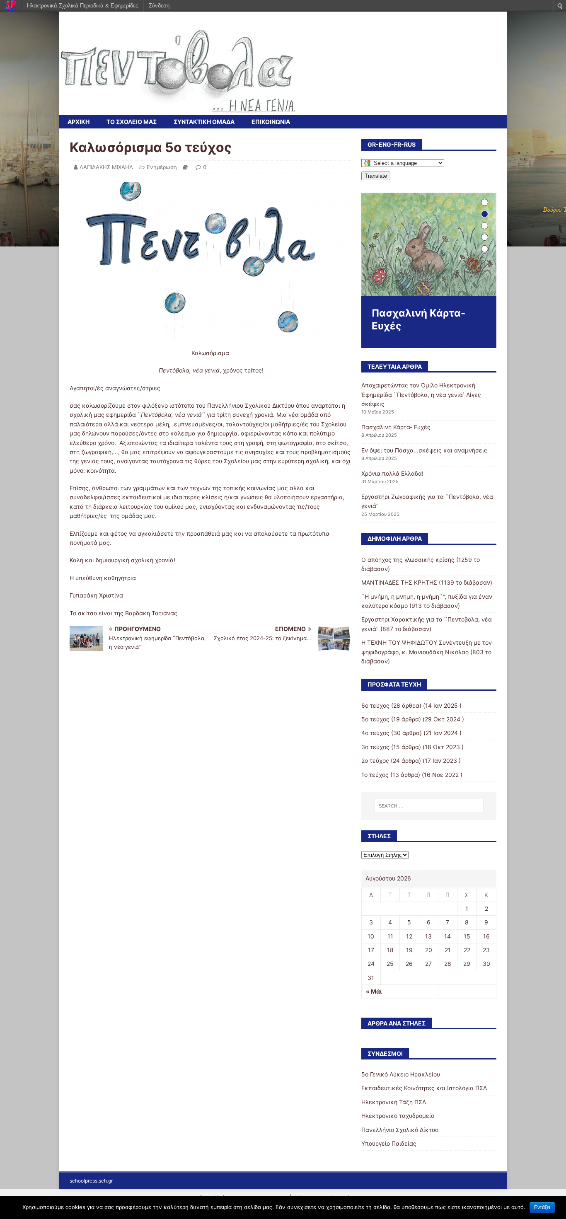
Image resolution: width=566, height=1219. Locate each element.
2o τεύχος (375, 760)
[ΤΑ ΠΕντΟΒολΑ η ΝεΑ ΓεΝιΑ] (178, 110)
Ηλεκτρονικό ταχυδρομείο (397, 1115)
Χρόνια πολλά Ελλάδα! (392, 473)
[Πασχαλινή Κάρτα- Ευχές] (428, 244)
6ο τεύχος (375, 705)
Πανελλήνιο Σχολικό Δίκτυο (399, 1129)
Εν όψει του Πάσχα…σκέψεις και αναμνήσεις (424, 450)
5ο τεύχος (375, 719)
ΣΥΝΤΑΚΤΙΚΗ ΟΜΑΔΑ (204, 121)
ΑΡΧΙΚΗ (78, 121)
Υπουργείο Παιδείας (388, 1143)
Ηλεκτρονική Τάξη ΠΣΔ (393, 1101)
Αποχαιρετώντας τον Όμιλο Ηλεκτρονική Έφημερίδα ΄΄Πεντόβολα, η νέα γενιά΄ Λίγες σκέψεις (421, 394)
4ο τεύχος (375, 732)
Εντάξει (542, 1207)
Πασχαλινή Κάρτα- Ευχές (396, 427)
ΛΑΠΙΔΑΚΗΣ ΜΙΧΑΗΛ (106, 167)
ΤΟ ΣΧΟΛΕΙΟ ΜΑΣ (131, 121)
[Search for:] (429, 806)
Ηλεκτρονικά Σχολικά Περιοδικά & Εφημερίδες (82, 5)
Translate (376, 176)
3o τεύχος (375, 746)
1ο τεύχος (375, 774)
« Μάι (374, 991)
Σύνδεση (159, 5)
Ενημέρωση (162, 167)
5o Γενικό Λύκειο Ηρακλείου (400, 1074)
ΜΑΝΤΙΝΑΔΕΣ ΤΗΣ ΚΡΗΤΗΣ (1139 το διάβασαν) (426, 582)
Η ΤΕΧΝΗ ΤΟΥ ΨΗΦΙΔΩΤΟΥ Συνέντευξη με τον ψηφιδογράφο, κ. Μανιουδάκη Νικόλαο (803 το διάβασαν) (426, 652)
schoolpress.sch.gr (91, 1181)
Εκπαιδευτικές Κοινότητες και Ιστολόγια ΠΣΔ (424, 1087)
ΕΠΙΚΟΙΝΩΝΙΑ (271, 121)
